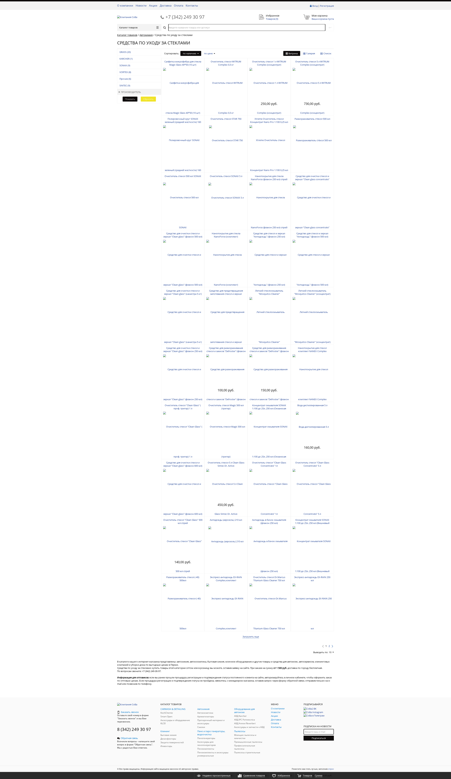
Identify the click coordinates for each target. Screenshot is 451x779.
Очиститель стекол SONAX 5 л (226, 176)
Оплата (178, 5)
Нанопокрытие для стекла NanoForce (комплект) (226, 235)
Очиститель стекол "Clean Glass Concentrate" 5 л (312, 464)
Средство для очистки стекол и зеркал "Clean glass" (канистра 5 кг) (183, 292)
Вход (315, 5)
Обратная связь (129, 738)
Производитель (131, 92)
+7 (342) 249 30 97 (185, 17)
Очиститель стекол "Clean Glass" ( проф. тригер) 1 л (183, 407)
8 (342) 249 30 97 (134, 729)
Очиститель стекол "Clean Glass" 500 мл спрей (182, 521)
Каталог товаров (128, 27)
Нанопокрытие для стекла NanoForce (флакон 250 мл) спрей (269, 178)
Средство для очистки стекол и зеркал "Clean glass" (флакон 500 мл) (182, 235)
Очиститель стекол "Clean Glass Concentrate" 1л (269, 464)
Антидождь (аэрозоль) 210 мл (226, 519)
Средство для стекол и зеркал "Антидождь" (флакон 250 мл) (269, 235)
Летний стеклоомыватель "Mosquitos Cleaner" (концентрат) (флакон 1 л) (312, 294)
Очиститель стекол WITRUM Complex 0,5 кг (226, 63)
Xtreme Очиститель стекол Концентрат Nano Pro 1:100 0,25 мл (269, 120)
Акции (153, 5)
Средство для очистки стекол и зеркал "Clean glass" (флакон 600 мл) (182, 464)
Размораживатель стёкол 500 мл (312, 118)
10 (330, 652)
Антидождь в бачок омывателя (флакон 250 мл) (269, 521)
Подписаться (319, 738)
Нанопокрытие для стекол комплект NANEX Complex (312, 349)
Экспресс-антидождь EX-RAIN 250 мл (312, 579)
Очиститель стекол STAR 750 (226, 118)
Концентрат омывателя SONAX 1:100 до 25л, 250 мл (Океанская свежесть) (269, 408)
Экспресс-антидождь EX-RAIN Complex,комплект (226, 579)
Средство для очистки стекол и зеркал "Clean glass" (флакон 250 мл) (182, 349)
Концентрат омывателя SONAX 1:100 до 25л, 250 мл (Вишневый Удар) (312, 523)
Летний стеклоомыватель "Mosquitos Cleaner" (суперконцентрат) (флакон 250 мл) (269, 294)
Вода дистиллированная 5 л (312, 405)
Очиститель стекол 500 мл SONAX (183, 176)
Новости (141, 5)
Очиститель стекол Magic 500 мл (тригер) (226, 407)
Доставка (165, 5)
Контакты (192, 5)
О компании (125, 5)
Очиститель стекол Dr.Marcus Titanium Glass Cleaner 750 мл (269, 579)
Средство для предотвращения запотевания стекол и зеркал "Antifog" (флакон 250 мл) (226, 294)
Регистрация (327, 5)
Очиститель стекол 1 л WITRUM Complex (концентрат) (269, 63)
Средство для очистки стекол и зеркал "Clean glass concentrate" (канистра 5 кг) (312, 179)
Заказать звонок (130, 712)
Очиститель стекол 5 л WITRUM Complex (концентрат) (312, 63)
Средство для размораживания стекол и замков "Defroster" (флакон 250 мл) (226, 351)
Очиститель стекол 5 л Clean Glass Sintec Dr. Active (226, 464)
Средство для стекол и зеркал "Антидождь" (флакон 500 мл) (312, 235)
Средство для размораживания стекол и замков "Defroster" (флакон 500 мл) (269, 351)
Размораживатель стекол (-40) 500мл (182, 579)
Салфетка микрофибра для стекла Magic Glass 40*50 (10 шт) (182, 63)
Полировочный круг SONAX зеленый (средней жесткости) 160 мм (183, 122)
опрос (331, 769)
